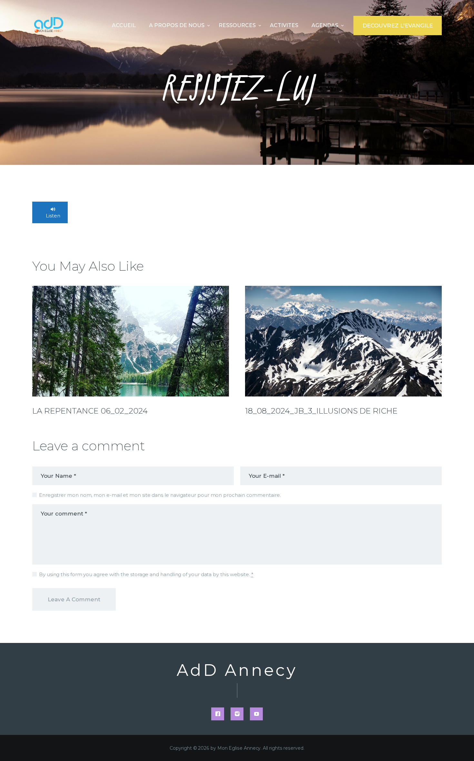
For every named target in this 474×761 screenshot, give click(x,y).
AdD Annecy (237, 670)
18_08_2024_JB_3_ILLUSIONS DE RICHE (321, 411)
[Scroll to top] (457, 745)
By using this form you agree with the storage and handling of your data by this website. (146, 574)
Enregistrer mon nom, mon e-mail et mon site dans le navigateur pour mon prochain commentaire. (160, 495)
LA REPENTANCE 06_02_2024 (90, 411)
